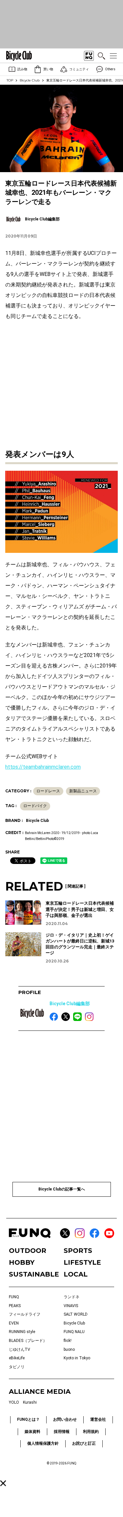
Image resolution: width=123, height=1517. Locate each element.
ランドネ (71, 1297)
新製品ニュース (83, 791)
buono (69, 1349)
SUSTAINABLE (34, 1274)
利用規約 (91, 1431)
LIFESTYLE (82, 1262)
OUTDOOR (27, 1251)
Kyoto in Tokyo (77, 1358)
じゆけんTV (19, 1349)
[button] (3, 1483)
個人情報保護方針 (43, 1443)
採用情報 (62, 1431)
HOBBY (21, 1262)
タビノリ (17, 1367)
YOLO (14, 1402)
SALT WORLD (76, 1314)
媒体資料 (32, 1431)
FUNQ (14, 1297)
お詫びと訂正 (84, 1443)
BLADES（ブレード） (28, 1340)
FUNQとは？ (28, 1419)
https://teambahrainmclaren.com (43, 767)
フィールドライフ (24, 1314)
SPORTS (78, 1251)
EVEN (14, 1323)
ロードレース (48, 791)
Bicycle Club (30, 80)
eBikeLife (17, 1358)
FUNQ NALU (74, 1331)
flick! (68, 1340)
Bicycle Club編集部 (70, 1003)
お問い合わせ (65, 1419)
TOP (10, 80)
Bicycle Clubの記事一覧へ (61, 1189)
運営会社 (98, 1419)
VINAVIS (71, 1305)
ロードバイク (35, 806)
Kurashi (30, 1402)
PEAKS (15, 1305)
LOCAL (76, 1274)
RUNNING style (22, 1331)
